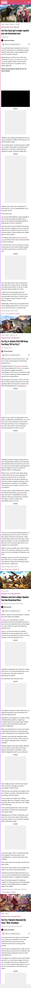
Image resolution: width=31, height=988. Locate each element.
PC (14, 223)
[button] (29, 44)
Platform (12, 24)
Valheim (7, 892)
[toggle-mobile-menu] (29, 2)
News (7, 24)
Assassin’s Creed (20, 366)
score (24, 419)
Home (2, 24)
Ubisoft (3, 217)
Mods (6, 569)
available (19, 492)
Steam (17, 24)
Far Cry (14, 59)
